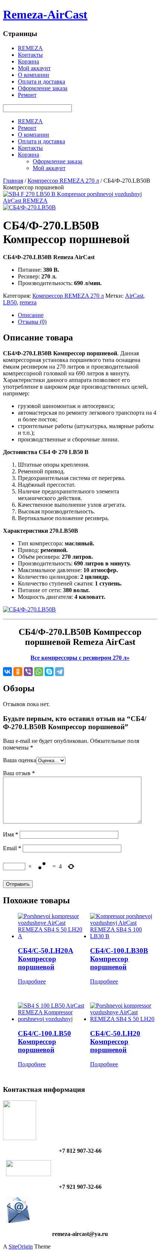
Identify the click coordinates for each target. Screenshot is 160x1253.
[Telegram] (59, 671)
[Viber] (28, 671)
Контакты (30, 55)
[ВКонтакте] (7, 671)
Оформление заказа (42, 88)
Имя (10, 834)
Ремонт (27, 95)
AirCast (134, 296)
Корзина (28, 61)
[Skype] (49, 671)
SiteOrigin (21, 1246)
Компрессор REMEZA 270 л (63, 180)
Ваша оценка (19, 760)
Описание (31, 315)
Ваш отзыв (19, 773)
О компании (33, 75)
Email (12, 848)
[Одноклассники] (17, 671)
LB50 (10, 302)
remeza (28, 302)
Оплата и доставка (41, 81)
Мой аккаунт (34, 68)
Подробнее (32, 981)
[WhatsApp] (38, 671)
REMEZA (30, 48)
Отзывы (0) (32, 322)
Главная (13, 180)
